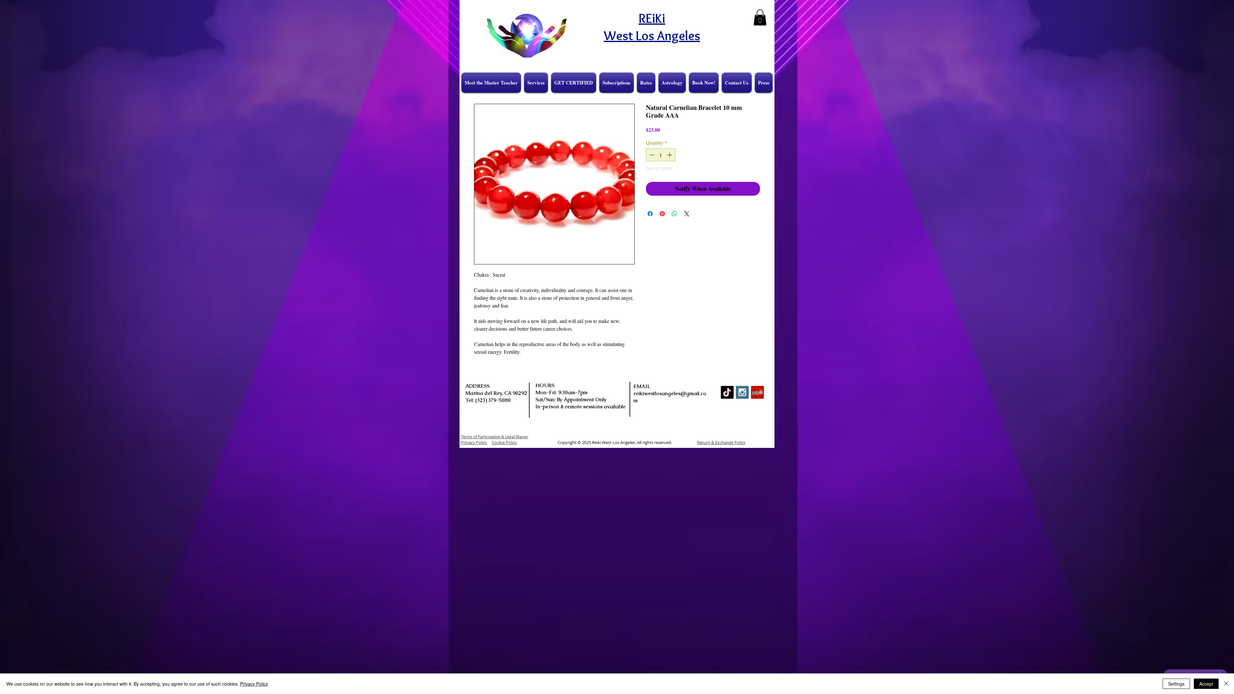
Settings (1176, 684)
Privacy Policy (254, 684)
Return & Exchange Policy (721, 442)
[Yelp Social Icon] (757, 392)
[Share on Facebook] (650, 214)
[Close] (1226, 684)
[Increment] (670, 155)
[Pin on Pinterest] (662, 214)
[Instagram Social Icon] (742, 392)
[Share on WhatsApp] (674, 214)
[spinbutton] (661, 155)
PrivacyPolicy (474, 442)
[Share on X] (687, 214)
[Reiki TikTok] (727, 392)
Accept (1206, 684)
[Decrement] (651, 155)
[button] (760, 17)
